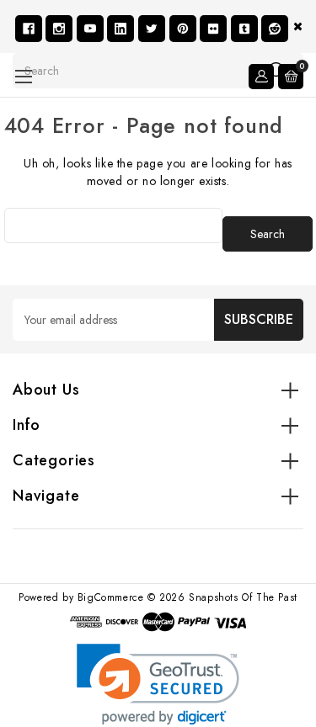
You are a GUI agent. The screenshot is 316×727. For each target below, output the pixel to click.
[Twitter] (151, 28)
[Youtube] (90, 28)
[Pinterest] (182, 28)
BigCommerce (111, 597)
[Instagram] (59, 28)
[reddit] (274, 28)
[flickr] (213, 28)
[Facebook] (28, 28)
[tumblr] (244, 28)
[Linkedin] (120, 28)
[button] (158, 684)
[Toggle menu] (23, 76)
